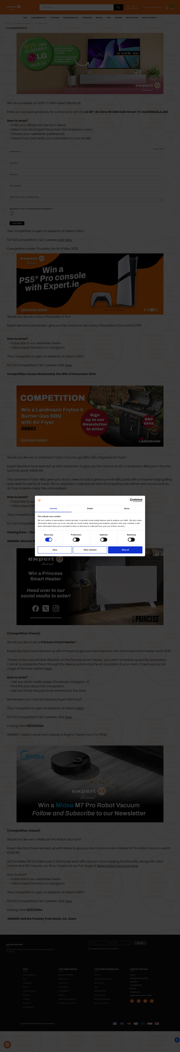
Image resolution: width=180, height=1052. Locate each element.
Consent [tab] (53, 508)
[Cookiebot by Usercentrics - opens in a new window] (131, 500)
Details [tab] (90, 508)
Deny (55, 550)
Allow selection (90, 550)
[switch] (76, 540)
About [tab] (126, 508)
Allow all (125, 550)
